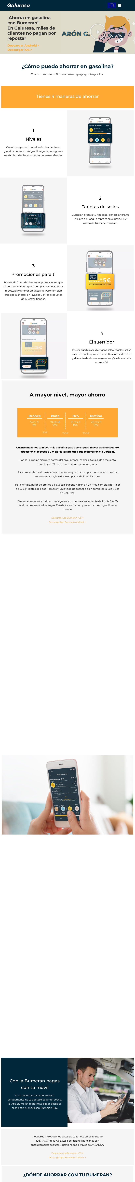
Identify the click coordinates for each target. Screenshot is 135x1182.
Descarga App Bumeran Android (66, 522)
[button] (119, 5)
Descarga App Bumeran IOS (66, 517)
